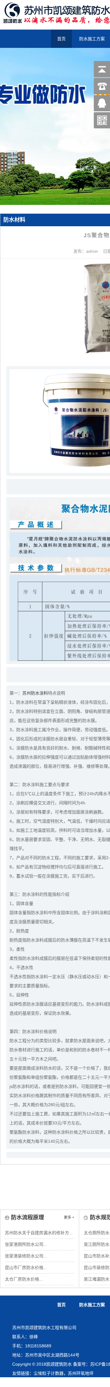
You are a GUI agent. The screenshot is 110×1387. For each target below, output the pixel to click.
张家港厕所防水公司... (26, 1244)
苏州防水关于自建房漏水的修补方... (39, 1232)
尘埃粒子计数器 (49, 1373)
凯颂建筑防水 (59, 1364)
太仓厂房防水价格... (24, 1279)
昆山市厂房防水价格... (26, 1267)
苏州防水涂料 (35, 693)
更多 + (69, 1217)
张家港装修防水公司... (26, 1255)
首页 (61, 1304)
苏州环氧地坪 (81, 1373)
